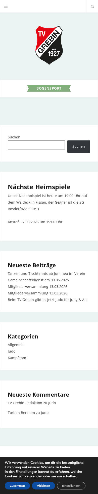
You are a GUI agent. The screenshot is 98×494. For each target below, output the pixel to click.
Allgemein (16, 344)
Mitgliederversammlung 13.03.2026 (37, 286)
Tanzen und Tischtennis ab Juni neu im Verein (46, 273)
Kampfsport (18, 357)
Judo (11, 351)
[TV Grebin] (49, 46)
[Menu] (6, 6)
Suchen (14, 137)
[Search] (92, 6)
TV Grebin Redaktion (25, 402)
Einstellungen (26, 472)
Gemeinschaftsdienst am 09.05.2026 (38, 280)
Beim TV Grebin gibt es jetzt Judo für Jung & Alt (47, 299)
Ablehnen (43, 486)
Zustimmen (17, 486)
